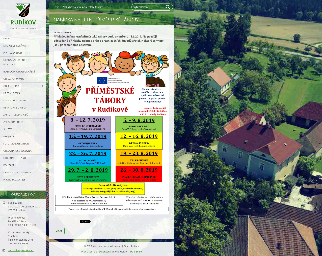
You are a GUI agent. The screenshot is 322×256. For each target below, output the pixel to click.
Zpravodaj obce (13, 122)
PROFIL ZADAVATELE (14, 179)
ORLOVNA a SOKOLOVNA (17, 150)
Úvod (6, 38)
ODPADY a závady (13, 78)
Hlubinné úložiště (14, 158)
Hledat (168, 7)
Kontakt (8, 165)
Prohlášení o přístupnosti (95, 251)
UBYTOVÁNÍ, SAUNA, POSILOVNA (14, 62)
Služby (7, 129)
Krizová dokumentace (17, 172)
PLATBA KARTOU (12, 52)
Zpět (59, 231)
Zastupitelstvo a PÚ (15, 114)
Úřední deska (11, 93)
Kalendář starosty (15, 100)
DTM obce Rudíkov (14, 45)
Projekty (8, 136)
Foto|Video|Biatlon (16, 143)
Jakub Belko (135, 251)
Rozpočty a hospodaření (19, 71)
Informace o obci (14, 107)
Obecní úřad (11, 86)
